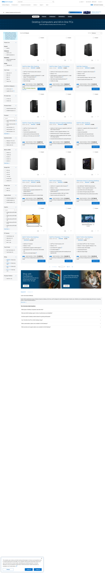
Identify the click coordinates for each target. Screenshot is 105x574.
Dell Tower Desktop (55, 181)
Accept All (38, 569)
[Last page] (72, 267)
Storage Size (7, 167)
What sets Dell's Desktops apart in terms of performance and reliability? (36, 313)
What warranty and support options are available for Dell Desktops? (36, 327)
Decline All (29, 569)
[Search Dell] (53, 2)
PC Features (6, 233)
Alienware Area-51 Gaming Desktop (60, 123)
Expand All (23, 292)
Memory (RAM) (7, 149)
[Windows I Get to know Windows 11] (75, 12)
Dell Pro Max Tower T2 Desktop (59, 66)
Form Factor (6, 70)
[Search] (15, 118)
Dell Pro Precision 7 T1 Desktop (59, 237)
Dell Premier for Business (98, 4)
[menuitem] (15, 5)
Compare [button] (42, 37)
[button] (82, 2)
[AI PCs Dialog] (11, 88)
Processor (6, 115)
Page (59, 266)
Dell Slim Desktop (82, 66)
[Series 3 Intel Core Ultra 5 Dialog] (16, 123)
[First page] (50, 267)
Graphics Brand (7, 195)
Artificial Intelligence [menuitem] (5, 4)
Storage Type (7, 185)
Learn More (26, 285)
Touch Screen (7, 247)
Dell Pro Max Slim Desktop (30, 66)
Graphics (6, 207)
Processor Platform (8, 275)
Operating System (8, 138)
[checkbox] (7, 48)
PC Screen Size (7, 95)
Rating (5, 257)
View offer (24, 89)
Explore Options (41, 88)
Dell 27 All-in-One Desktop (30, 237)
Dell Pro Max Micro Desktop (31, 181)
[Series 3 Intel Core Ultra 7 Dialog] (16, 120)
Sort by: (89, 32)
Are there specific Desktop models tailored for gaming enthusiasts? (35, 316)
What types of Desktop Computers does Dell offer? (32, 309)
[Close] (41, 558)
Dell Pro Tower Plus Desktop (31, 123)
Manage (8, 569)
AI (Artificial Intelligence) (9, 86)
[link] (88, 2)
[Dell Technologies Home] (7, 2)
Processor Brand (7, 105)
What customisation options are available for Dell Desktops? (34, 323)
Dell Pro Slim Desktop (83, 123)
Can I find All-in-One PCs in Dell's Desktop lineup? (32, 320)
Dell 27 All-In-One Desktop (85, 237)
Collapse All (30, 292)
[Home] (3, 12)
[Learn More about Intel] (87, 12)
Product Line (7, 42)
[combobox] (35, 2)
